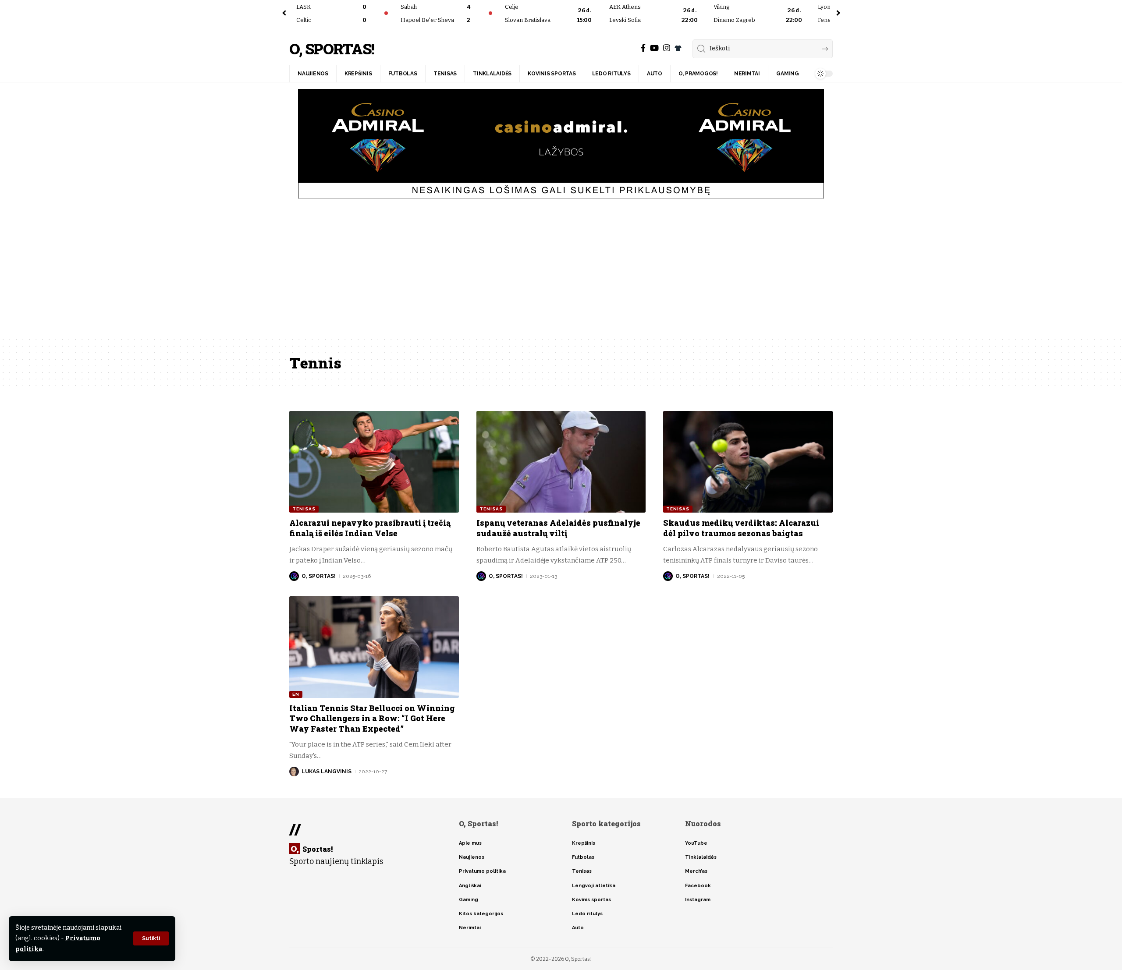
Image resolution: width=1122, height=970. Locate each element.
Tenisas (304, 508)
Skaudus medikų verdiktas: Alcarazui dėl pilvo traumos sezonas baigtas (741, 527)
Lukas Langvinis (327, 771)
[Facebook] (643, 48)
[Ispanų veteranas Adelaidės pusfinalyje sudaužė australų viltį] (561, 462)
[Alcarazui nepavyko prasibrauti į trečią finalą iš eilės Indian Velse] (374, 462)
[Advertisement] (561, 270)
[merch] (678, 48)
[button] (151, 938)
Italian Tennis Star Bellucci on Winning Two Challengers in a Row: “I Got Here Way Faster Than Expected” (372, 718)
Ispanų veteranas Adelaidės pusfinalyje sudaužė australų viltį (558, 527)
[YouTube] (654, 48)
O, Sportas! (331, 49)
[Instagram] (666, 48)
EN (295, 694)
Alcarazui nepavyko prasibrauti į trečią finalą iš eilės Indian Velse (370, 527)
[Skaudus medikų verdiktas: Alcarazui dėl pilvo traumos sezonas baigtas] (748, 462)
